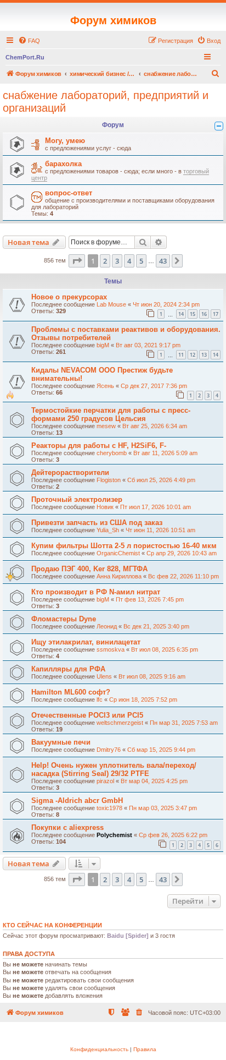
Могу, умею (65, 140)
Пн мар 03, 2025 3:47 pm (163, 808)
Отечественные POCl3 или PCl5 (87, 715)
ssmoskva (111, 649)
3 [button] (117, 261)
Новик (105, 507)
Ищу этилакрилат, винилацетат (85, 642)
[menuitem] (29, 40)
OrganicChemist (118, 553)
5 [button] (141, 261)
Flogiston (109, 480)
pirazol (105, 781)
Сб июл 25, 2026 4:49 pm (161, 480)
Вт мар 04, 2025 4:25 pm (154, 781)
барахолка (63, 164)
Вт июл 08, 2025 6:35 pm (164, 649)
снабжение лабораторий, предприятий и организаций (105, 101)
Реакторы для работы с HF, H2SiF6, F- (98, 445)
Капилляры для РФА (68, 669)
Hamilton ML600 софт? (70, 692)
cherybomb (112, 453)
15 (192, 314)
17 (215, 314)
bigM (103, 345)
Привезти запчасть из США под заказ (96, 522)
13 (204, 354)
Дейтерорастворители (70, 472)
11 (181, 354)
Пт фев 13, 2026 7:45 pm (150, 599)
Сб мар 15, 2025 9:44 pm (161, 749)
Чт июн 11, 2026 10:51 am (160, 530)
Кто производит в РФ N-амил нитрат (95, 592)
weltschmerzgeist (120, 722)
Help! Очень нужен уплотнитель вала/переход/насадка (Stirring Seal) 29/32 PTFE (113, 769)
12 (192, 354)
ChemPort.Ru (24, 57)
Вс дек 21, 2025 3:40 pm (156, 626)
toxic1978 (109, 808)
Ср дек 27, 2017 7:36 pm (154, 386)
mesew (106, 426)
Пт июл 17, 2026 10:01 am (155, 507)
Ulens (104, 676)
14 (181, 314)
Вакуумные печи (61, 742)
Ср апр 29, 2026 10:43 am (181, 553)
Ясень (105, 386)
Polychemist (114, 835)
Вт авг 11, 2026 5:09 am (165, 453)
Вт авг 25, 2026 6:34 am (154, 426)
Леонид (107, 626)
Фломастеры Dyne (63, 619)
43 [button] (163, 261)
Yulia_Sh (108, 530)
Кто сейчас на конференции (52, 925)
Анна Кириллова (119, 576)
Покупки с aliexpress (67, 827)
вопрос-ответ (68, 193)
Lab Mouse (111, 304)
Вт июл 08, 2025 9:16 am (151, 676)
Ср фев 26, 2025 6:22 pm (173, 835)
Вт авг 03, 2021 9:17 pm (148, 345)
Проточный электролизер (76, 499)
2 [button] (105, 261)
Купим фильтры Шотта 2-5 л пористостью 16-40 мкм (124, 546)
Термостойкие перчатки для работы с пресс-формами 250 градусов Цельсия (110, 414)
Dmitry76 (109, 749)
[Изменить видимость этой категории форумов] (218, 126)
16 (204, 314)
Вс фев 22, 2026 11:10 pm (183, 576)
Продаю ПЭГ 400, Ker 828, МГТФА (89, 569)
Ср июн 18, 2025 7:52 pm (143, 699)
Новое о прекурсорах (69, 297)
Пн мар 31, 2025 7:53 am (184, 722)
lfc (100, 699)
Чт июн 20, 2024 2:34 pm (166, 304)
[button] (77, 260)
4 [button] (129, 261)
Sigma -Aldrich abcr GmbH (77, 800)
